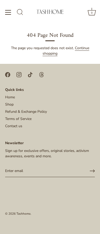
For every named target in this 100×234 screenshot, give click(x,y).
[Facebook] (7, 74)
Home (10, 97)
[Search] (20, 13)
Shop (9, 104)
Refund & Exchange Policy (26, 111)
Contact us (13, 126)
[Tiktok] (30, 74)
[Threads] (41, 74)
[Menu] (8, 12)
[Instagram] (19, 74)
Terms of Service (18, 118)
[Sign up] (92, 171)
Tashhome (23, 214)
